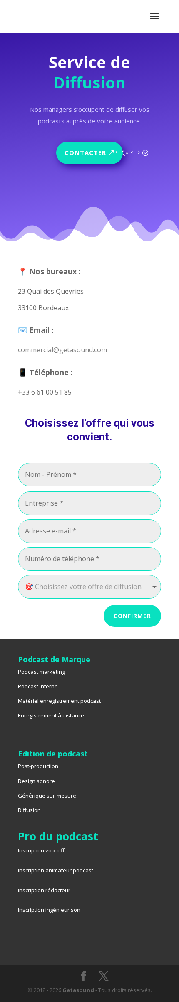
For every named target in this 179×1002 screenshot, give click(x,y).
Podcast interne (38, 686)
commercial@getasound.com (62, 349)
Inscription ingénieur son (49, 910)
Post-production (38, 766)
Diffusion (29, 810)
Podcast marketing (41, 671)
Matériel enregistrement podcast (59, 701)
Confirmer (132, 616)
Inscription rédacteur (44, 890)
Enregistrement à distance (51, 715)
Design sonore (36, 781)
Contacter (85, 152)
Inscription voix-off (41, 850)
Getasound (78, 990)
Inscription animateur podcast (55, 870)
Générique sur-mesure (47, 795)
